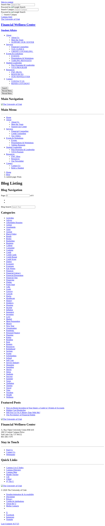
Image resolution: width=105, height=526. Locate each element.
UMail (8, 479)
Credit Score (11, 259)
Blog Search (6, 207)
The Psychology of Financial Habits (20, 415)
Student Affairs (9, 30)
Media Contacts (12, 506)
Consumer (10, 248)
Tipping (9, 386)
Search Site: (6, 4)
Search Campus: (7, 9)
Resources (10, 70)
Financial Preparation (14, 275)
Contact (9, 79)
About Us (15, 37)
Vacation (9, 392)
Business (9, 243)
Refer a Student (17, 168)
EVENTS (15, 56)
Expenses (10, 266)
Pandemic (10, 330)
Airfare (9, 225)
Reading (9, 340)
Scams (8, 353)
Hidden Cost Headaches (16, 410)
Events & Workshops (14, 138)
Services (9, 44)
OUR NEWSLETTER (20, 77)
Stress (8, 372)
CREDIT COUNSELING (22, 51)
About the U (11, 504)
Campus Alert (6, 17)
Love (8, 317)
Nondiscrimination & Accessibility (20, 494)
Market (9, 319)
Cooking (9, 250)
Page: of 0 (17, 195)
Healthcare (10, 298)
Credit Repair (11, 257)
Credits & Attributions (15, 501)
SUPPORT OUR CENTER (22, 42)
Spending (10, 367)
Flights (9, 282)
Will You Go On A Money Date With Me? (23, 412)
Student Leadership (14, 63)
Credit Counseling (18, 133)
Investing (10, 314)
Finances (9, 271)
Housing (9, 305)
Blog (8, 175)
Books (8, 239)
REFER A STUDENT (20, 83)
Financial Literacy (13, 273)
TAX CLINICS (17, 49)
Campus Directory (13, 470)
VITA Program (17, 152)
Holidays (9, 303)
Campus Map (11, 472)
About (8, 35)
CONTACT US (17, 81)
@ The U (10, 481)
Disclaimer (10, 497)
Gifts (8, 287)
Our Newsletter (17, 161)
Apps (8, 229)
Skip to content (7, 2)
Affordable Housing (14, 222)
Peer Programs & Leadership (23, 65)
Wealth (9, 395)
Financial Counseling (19, 47)
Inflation (9, 310)
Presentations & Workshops (22, 58)
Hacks (8, 296)
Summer (9, 379)
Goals (8, 289)
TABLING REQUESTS (21, 60)
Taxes (8, 381)
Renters (9, 344)
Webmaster (10, 454)
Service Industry (12, 363)
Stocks (9, 369)
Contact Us (15, 166)
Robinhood (10, 349)
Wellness (9, 397)
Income (9, 307)
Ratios (8, 337)
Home (8, 117)
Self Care (10, 360)
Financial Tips (12, 278)
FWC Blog (15, 156)
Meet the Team (17, 40)
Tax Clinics (16, 136)
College (9, 245)
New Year (10, 326)
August (9, 232)
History (9, 301)
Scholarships (11, 356)
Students (9, 374)
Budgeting (10, 241)
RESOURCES (17, 74)
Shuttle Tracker (12, 474)
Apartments (10, 227)
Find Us (9, 450)
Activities (10, 218)
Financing (10, 280)
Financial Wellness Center (18, 24)
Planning (9, 335)
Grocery (9, 291)
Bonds (8, 236)
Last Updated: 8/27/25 (10, 524)
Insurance (10, 312)
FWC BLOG (16, 72)
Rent (8, 342)
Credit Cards (11, 255)
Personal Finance (13, 333)
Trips (8, 390)
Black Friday (11, 234)
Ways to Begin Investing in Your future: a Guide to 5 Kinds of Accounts (35, 408)
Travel (8, 388)
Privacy (9, 499)
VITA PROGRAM (19, 67)
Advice (9, 220)
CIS (7, 477)
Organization (11, 328)
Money (9, 324)
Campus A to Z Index (15, 468)
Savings (9, 351)
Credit (8, 252)
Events (14, 140)
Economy (10, 264)
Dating (9, 262)
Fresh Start (10, 284)
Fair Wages (10, 268)
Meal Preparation (13, 321)
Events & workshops (14, 54)
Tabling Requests (18, 145)
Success (9, 376)
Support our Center (19, 127)
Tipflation (10, 383)
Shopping (10, 365)
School (9, 358)
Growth (9, 294)
